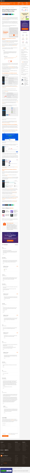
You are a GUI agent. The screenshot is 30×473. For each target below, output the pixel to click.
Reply (3, 263)
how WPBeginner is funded (12, 219)
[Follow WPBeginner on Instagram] (28, 9)
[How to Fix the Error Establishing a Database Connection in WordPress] (11, 211)
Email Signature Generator (17, 449)
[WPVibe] (25, 16)
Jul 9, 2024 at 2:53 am (4, 248)
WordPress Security (24, 449)
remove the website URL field (10, 188)
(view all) (27, 77)
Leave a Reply (16, 244)
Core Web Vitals (10, 66)
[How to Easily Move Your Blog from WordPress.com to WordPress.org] (11, 215)
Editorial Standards (3, 444)
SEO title (16, 141)
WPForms (16, 456)
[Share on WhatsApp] (12, 14)
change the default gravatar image (9, 86)
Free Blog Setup (24, 450)
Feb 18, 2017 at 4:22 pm (4, 371)
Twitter (13, 201)
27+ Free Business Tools (17, 450)
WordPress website (5, 18)
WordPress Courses (24, 443)
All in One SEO (16, 457)
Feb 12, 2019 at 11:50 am (5, 353)
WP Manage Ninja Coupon (26, 79)
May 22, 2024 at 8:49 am (5, 267)
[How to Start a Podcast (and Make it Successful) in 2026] (3, 211)
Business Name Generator (17, 443)
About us (2, 443)
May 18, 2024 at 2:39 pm (4, 258)
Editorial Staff (4, 12)
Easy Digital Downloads (24, 457)
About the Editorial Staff (10, 223)
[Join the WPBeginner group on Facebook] (22, 10)
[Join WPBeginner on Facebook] (22, 9)
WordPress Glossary (24, 444)
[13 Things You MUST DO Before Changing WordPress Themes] (3, 215)
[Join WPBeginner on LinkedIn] (26, 10)
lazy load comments (10, 177)
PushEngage (23, 461)
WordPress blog (6, 91)
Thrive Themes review (13, 195)
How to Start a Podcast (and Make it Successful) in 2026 (7, 211)
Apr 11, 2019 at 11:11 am (5, 333)
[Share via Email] (14, 14)
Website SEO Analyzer (17, 448)
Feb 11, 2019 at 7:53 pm (4, 342)
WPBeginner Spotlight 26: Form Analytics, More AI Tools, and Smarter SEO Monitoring (24, 52)
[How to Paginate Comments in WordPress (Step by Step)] (10, 14)
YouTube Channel (14, 200)
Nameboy (16, 463)
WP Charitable (23, 462)
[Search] (29, 1)
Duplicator (23, 455)
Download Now (10, 240)
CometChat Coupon (26, 82)
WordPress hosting (8, 41)
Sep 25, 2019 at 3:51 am (4, 304)
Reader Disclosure (11, 12)
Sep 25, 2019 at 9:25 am (5, 316)
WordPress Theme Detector (18, 444)
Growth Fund (9, 448)
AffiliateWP (23, 463)
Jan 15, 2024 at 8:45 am (4, 275)
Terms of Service (9, 444)
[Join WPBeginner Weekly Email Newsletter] (28, 10)
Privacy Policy (9, 443)
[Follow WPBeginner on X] (24, 9)
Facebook (16, 201)
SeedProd (16, 462)
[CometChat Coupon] (22, 83)
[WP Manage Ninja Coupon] (22, 80)
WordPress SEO (12, 67)
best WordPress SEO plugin (8, 130)
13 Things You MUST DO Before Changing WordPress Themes (7, 215)
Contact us (2, 448)
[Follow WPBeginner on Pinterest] (24, 10)
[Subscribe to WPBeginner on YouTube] (26, 9)
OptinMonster (16, 455)
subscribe (10, 434)
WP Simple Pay (24, 456)
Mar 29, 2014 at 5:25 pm (4, 392)
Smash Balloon (16, 461)
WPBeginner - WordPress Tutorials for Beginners (3, 1)
